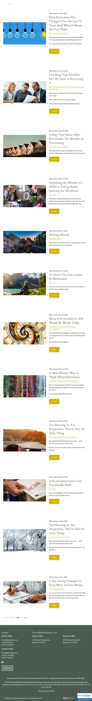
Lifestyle (59, 33)
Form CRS (50, 691)
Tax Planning (68, 87)
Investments (53, 87)
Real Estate (65, 147)
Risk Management (78, 87)
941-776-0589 (9, 655)
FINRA (78, 678)
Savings (59, 147)
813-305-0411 (9, 642)
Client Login (7, 668)
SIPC (83, 678)
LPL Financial (43, 678)
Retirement (52, 33)
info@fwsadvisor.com (11, 640)
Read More (54, 51)
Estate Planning (53, 89)
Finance (65, 33)
